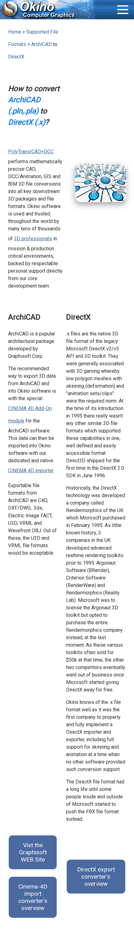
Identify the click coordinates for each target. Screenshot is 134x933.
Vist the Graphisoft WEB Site (33, 852)
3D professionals (33, 239)
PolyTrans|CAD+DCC (31, 152)
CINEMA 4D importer (30, 470)
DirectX (16, 57)
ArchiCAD (41, 44)
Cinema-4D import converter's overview (32, 897)
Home (14, 32)
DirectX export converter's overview (96, 876)
